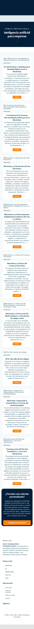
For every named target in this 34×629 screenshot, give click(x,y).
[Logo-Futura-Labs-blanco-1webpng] (9, 2)
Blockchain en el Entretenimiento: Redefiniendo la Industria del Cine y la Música (17, 216)
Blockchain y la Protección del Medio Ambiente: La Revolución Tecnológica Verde (17, 316)
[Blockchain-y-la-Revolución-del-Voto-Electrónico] (17, 158)
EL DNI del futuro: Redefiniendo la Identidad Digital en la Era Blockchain (17, 69)
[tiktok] (3, 609)
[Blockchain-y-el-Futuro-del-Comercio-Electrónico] (17, 255)
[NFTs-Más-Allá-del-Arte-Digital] (15, 352)
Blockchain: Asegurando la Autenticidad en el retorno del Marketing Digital (17, 403)
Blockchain (7, 63)
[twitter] (7, 605)
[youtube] (15, 609)
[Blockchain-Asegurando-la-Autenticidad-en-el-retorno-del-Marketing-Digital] (17, 391)
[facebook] (3, 605)
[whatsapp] (26, 609)
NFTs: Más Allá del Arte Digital (17, 359)
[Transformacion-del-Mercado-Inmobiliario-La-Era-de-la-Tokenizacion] (17, 439)
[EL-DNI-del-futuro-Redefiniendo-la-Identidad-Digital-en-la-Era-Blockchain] (17, 58)
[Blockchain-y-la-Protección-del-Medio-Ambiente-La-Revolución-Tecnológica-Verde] (17, 303)
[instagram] (11, 605)
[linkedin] (15, 605)
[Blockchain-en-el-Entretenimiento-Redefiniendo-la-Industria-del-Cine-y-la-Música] (17, 204)
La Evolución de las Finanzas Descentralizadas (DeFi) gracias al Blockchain (17, 117)
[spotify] (30, 609)
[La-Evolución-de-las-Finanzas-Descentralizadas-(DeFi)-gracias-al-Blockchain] (17, 105)
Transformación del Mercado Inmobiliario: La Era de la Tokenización (17, 451)
